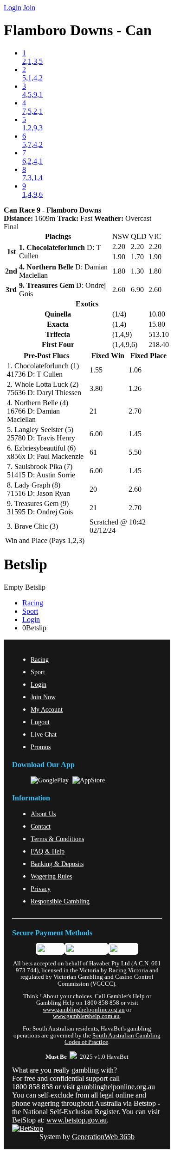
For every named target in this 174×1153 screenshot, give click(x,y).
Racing (32, 603)
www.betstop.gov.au (76, 1120)
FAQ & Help (47, 851)
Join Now (43, 697)
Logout (40, 722)
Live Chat (44, 734)
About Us (43, 813)
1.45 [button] (135, 434)
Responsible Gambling (60, 901)
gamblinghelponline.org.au (116, 1087)
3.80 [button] (96, 388)
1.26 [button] (135, 388)
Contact (41, 826)
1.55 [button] (96, 370)
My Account (47, 709)
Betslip (25, 564)
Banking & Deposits (57, 863)
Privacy (41, 888)
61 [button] (93, 452)
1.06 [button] (135, 370)
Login (12, 8)
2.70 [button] (135, 411)
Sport (30, 611)
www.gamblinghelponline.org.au (84, 1010)
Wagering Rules (51, 876)
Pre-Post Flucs (46, 356)
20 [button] (93, 489)
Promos (41, 746)
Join (29, 8)
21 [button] (93, 411)
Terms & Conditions (57, 838)
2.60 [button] (135, 489)
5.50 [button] (135, 452)
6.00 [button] (96, 434)
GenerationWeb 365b (103, 1137)
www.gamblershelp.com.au (86, 1016)
